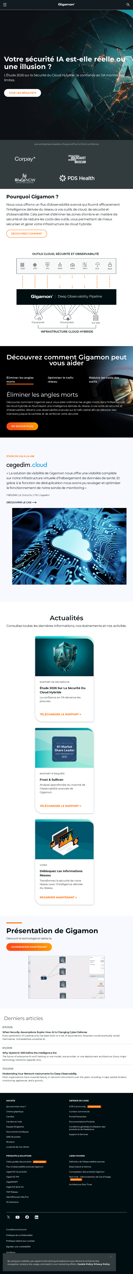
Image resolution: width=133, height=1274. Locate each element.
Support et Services (78, 1134)
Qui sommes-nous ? (16, 1106)
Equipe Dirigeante (15, 1126)
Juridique (10, 1252)
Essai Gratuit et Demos (80, 1166)
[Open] (4, 5)
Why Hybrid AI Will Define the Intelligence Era (29, 1052)
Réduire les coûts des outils (104, 379)
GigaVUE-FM (12, 1177)
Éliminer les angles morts (20, 379)
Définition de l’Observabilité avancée (87, 1161)
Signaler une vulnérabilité (18, 1246)
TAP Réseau (12, 1192)
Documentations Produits (82, 1121)
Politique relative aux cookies (20, 1241)
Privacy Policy (102, 1264)
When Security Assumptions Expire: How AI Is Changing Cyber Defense (44, 1032)
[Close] (111, 1256)
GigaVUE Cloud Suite (16, 1172)
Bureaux (10, 1142)
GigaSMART (12, 1182)
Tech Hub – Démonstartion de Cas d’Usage (90, 1177)
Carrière (10, 1116)
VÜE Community (77, 1106)
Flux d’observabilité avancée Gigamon (24, 1166)
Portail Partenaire (77, 1116)
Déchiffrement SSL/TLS (17, 1197)
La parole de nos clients (17, 1147)
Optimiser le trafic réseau (61, 379)
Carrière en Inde (14, 1121)
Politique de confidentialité (19, 1235)
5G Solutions (12, 1202)
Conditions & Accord (16, 1229)
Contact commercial (79, 1111)
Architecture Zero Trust (80, 1184)
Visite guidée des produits (19, 1161)
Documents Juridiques (17, 1131)
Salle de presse (13, 1137)
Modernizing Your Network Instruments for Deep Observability (39, 1073)
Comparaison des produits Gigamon (86, 1172)
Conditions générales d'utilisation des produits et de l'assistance (87, 1127)
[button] (128, 4)
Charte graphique (14, 1111)
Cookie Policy (85, 1264)
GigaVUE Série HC (15, 1187)
